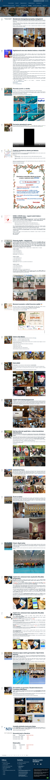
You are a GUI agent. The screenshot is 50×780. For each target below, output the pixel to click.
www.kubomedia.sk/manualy (20, 81)
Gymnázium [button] (38, 3)
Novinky (28, 12)
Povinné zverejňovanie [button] (37, 5)
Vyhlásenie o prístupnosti (6, 763)
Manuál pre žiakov (15, 82)
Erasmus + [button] (18, 5)
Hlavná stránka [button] (11, 3)
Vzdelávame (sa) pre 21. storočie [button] (8, 5)
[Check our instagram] (37, 764)
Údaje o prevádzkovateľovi (6, 767)
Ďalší (26, 755)
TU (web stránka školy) (18, 83)
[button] (0, 0)
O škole (4, 771)
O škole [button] (16, 3)
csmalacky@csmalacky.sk (22, 763)
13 (24, 755)
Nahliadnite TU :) (15, 443)
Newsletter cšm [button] (24, 5)
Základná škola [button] (31, 3)
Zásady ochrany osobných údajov (7, 766)
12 (22, 755)
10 (18, 755)
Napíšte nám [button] (45, 5)
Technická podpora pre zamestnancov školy (9, 770)
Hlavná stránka (23, 12)
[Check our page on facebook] (34, 764)
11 (20, 755)
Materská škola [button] (23, 3)
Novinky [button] (29, 5)
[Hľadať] (43, 0)
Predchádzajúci (4, 755)
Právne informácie (5, 764)
